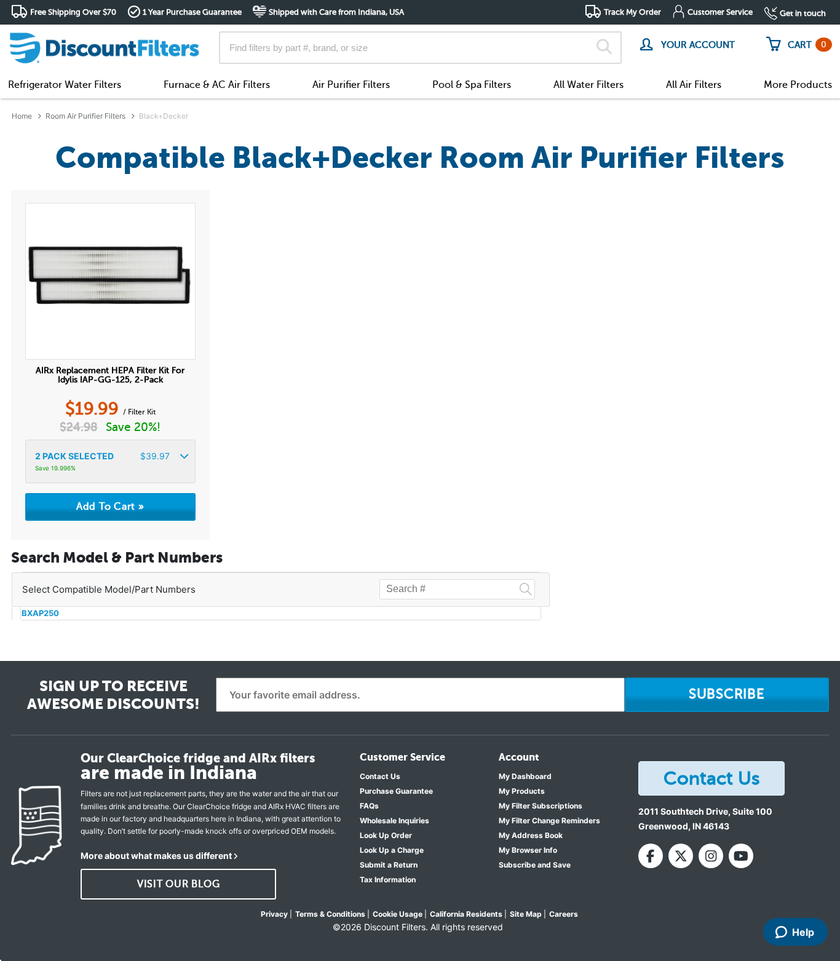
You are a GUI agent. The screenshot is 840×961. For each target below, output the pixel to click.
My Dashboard (525, 776)
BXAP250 (40, 613)
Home (22, 116)
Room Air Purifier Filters (85, 116)
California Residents (466, 914)
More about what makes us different (156, 855)
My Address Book (531, 835)
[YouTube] (741, 856)
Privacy (274, 914)
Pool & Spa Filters (471, 84)
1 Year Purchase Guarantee (192, 12)
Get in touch (803, 13)
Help (803, 932)
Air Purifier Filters (351, 84)
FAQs (369, 805)
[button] (110, 461)
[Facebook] (650, 856)
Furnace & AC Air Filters (217, 84)
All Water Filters (588, 84)
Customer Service (720, 12)
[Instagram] (711, 856)
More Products (798, 84)
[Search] (604, 48)
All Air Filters (693, 84)
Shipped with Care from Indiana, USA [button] (336, 12)
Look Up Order (386, 835)
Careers (563, 914)
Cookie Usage (397, 914)
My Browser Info (528, 850)
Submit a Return (389, 864)
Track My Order (632, 12)
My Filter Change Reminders (549, 820)
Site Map (526, 914)
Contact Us (380, 776)
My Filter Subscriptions (540, 805)
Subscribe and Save (535, 864)
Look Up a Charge (392, 850)
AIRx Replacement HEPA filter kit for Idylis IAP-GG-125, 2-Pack (110, 375)
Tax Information (388, 879)
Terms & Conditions (330, 914)
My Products (522, 791)
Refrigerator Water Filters (64, 84)
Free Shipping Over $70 (73, 12)
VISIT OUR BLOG (178, 884)
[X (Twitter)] (680, 856)
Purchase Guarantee (396, 791)
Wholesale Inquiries (394, 820)
